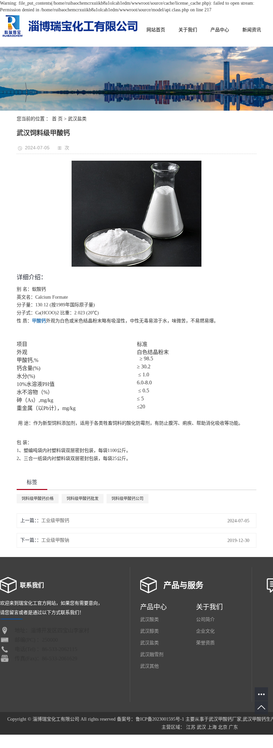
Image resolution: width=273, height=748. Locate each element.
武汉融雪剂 (151, 654)
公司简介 (205, 619)
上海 (212, 727)
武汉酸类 (149, 619)
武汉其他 (149, 666)
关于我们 (187, 29)
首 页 (57, 118)
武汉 (201, 727)
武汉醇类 (149, 631)
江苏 (190, 727)
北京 (222, 727)
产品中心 (219, 29)
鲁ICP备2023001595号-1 (160, 719)
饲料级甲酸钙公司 (127, 498)
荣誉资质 (205, 642)
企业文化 (205, 631)
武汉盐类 (77, 118)
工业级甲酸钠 (55, 540)
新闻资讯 (251, 29)
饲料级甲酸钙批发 (83, 498)
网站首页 (155, 29)
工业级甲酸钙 (55, 520)
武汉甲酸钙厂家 (225, 719)
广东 (233, 727)
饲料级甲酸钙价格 (38, 498)
